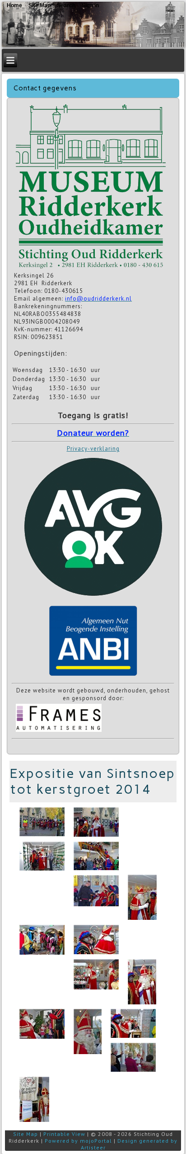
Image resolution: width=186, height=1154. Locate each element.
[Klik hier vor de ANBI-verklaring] (93, 676)
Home (14, 5)
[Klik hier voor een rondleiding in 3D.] (90, 268)
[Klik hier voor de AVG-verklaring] (93, 599)
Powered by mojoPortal (78, 1140)
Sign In (90, 5)
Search (66, 5)
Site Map (25, 1133)
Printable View (64, 1133)
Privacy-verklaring (93, 448)
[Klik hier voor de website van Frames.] (58, 731)
